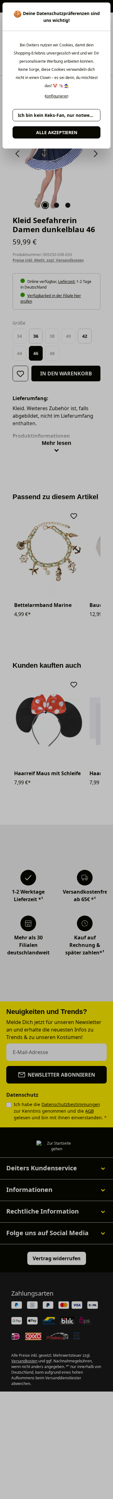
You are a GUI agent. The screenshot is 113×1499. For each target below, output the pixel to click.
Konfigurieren (56, 96)
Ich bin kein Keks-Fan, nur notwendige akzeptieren (59, 115)
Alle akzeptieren (56, 132)
